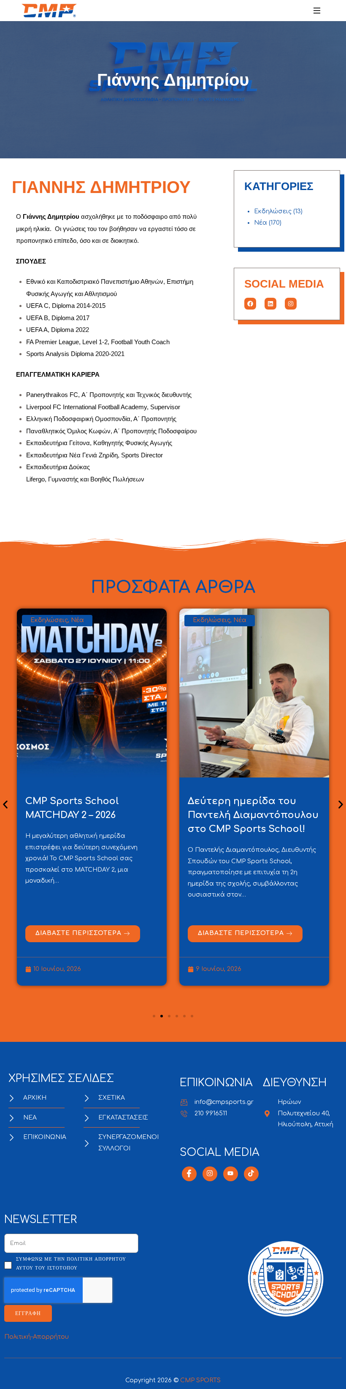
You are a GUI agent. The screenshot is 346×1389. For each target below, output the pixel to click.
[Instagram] (291, 304)
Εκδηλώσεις (273, 211)
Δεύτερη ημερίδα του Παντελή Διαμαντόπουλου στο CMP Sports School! (253, 815)
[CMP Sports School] (49, 10)
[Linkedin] (270, 304)
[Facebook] (250, 304)
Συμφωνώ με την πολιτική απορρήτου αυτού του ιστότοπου (71, 1263)
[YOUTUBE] (230, 1173)
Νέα (260, 223)
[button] (5, 804)
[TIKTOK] (251, 1173)
